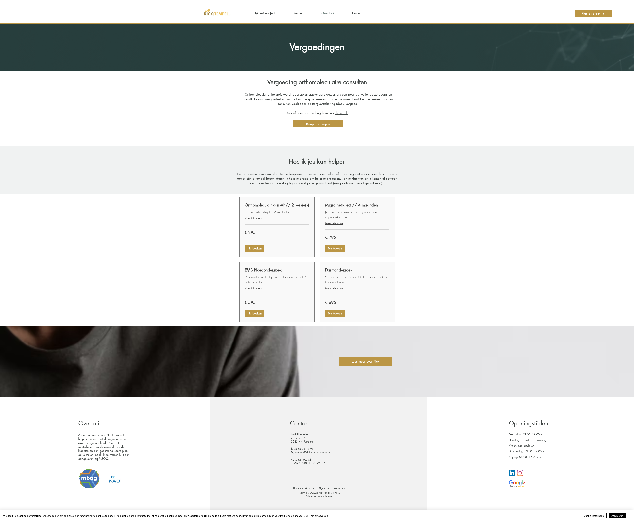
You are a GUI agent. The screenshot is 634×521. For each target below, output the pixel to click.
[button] (254, 248)
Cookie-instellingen (594, 515)
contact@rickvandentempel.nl (313, 452)
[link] (277, 205)
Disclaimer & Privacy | (306, 488)
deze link (341, 113)
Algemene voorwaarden (332, 488)
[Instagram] (520, 473)
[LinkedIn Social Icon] (512, 473)
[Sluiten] (630, 515)
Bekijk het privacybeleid (316, 515)
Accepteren (617, 515)
